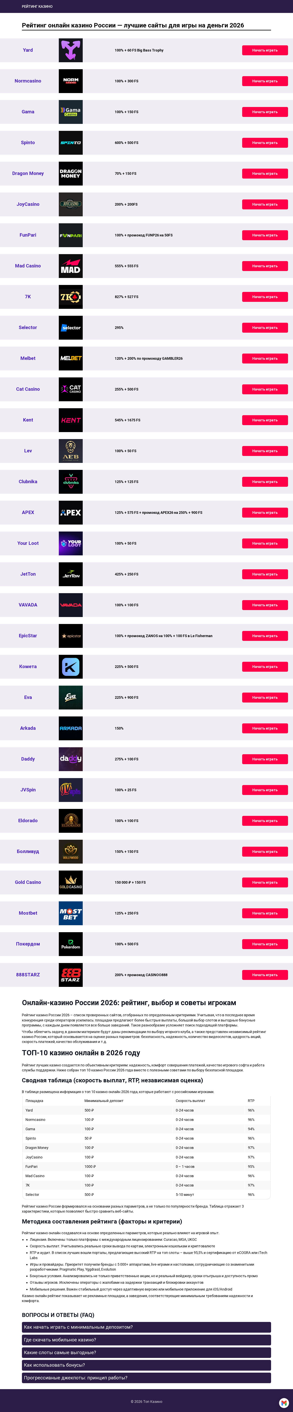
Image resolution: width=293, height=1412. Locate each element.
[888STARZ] (71, 975)
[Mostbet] (71, 913)
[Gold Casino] (71, 882)
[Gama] (71, 112)
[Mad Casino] (71, 266)
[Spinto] (71, 143)
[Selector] (71, 328)
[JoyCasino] (71, 204)
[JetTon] (71, 574)
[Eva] (71, 697)
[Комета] (71, 667)
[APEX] (71, 513)
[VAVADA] (71, 605)
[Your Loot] (71, 543)
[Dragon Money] (71, 174)
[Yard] (71, 50)
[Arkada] (71, 728)
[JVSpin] (71, 790)
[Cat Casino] (71, 389)
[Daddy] (71, 759)
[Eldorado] (71, 821)
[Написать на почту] (284, 1403)
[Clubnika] (71, 482)
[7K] (71, 297)
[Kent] (71, 420)
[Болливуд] (71, 852)
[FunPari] (71, 235)
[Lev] (71, 451)
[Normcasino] (71, 81)
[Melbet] (71, 358)
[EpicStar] (71, 636)
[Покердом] (71, 944)
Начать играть (265, 50)
